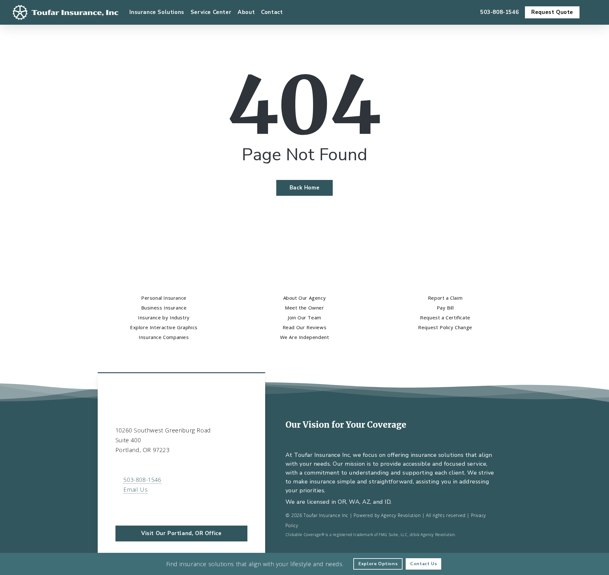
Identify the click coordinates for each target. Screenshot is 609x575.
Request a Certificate (445, 317)
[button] (181, 533)
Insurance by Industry (164, 317)
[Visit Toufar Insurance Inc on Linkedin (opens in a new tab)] (135, 507)
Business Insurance (164, 307)
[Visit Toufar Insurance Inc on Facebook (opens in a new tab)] (121, 507)
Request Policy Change (445, 327)
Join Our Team (304, 317)
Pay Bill (445, 307)
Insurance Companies (164, 337)
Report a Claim (445, 298)
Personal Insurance (164, 298)
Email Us (135, 489)
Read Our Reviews (305, 327)
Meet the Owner (304, 307)
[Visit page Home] (65, 12)
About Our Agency (304, 298)
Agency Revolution (401, 515)
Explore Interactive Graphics (164, 327)
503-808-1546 (142, 479)
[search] (592, 12)
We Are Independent (304, 337)
